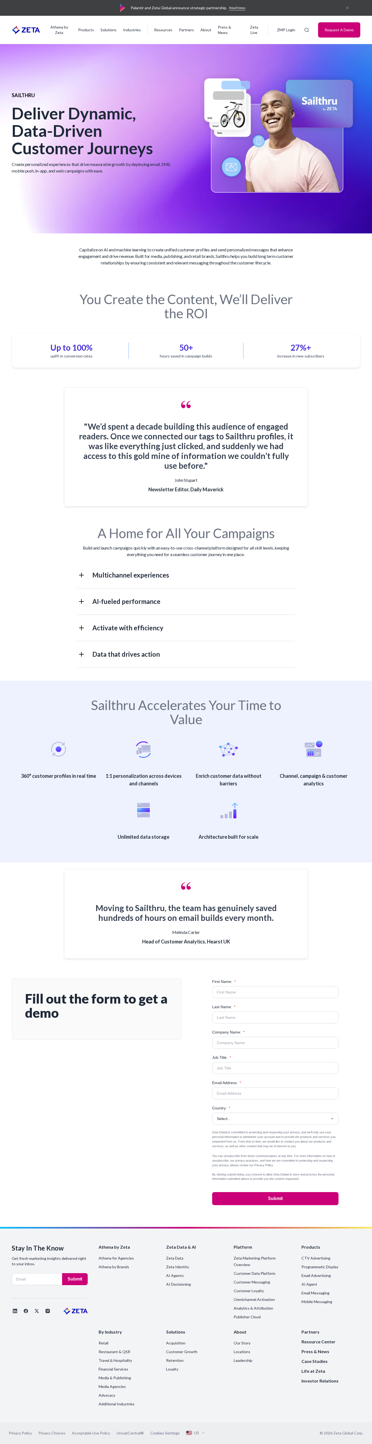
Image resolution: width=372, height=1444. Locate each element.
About (205, 29)
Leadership (243, 1360)
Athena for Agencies (116, 1258)
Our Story (242, 1343)
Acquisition (175, 1343)
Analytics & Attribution (253, 1308)
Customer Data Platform (254, 1273)
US (196, 1432)
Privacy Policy (263, 1165)
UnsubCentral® (130, 1433)
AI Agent (309, 1284)
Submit (275, 1198)
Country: (221, 1108)
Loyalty (172, 1369)
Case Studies (314, 1361)
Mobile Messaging (316, 1301)
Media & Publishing (115, 1377)
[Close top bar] (347, 8)
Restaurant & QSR (114, 1351)
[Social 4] (47, 1311)
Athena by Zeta (59, 30)
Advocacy (107, 1395)
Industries (132, 29)
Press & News (224, 30)
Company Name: (228, 1032)
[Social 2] (26, 1311)
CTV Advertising (315, 1258)
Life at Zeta (313, 1371)
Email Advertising (316, 1275)
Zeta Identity (177, 1266)
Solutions (108, 29)
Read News (237, 8)
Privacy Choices (51, 1433)
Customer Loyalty (249, 1290)
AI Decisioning (178, 1284)
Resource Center (318, 1341)
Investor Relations (320, 1380)
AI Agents (175, 1275)
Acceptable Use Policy (91, 1433)
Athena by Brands (114, 1266)
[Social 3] (36, 1311)
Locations (242, 1351)
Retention (175, 1360)
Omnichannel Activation (254, 1299)
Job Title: (221, 1057)
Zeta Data (174, 1258)
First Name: (224, 981)
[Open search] (307, 30)
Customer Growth (181, 1351)
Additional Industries (117, 1404)
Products (86, 29)
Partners (186, 29)
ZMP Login (286, 29)
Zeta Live (254, 30)
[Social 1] (15, 1311)
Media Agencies (112, 1386)
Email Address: (226, 1083)
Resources (163, 29)
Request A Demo (339, 29)
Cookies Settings (165, 1433)
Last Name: (223, 1007)
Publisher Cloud (247, 1317)
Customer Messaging (252, 1282)
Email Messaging (315, 1293)
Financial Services (113, 1369)
